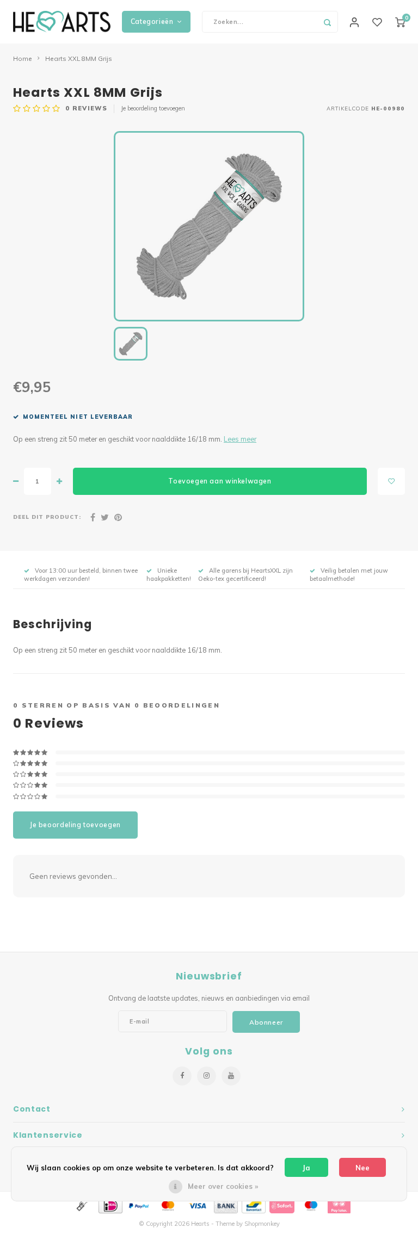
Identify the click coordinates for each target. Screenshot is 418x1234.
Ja (306, 1167)
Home (22, 58)
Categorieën (152, 21)
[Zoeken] (327, 22)
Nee (362, 1167)
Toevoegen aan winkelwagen (219, 481)
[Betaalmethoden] (81, 1205)
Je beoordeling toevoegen (153, 108)
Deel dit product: (47, 516)
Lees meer (240, 439)
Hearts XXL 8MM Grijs (78, 58)
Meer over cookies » (223, 1186)
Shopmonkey (262, 1223)
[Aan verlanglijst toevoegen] (391, 481)
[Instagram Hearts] (206, 1076)
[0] (400, 21)
